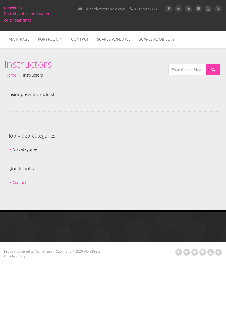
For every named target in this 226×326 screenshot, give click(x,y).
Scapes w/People (114, 39)
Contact (80, 39)
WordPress (43, 251)
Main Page (19, 39)
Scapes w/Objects (156, 39)
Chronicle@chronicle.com (104, 8)
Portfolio (48, 39)
